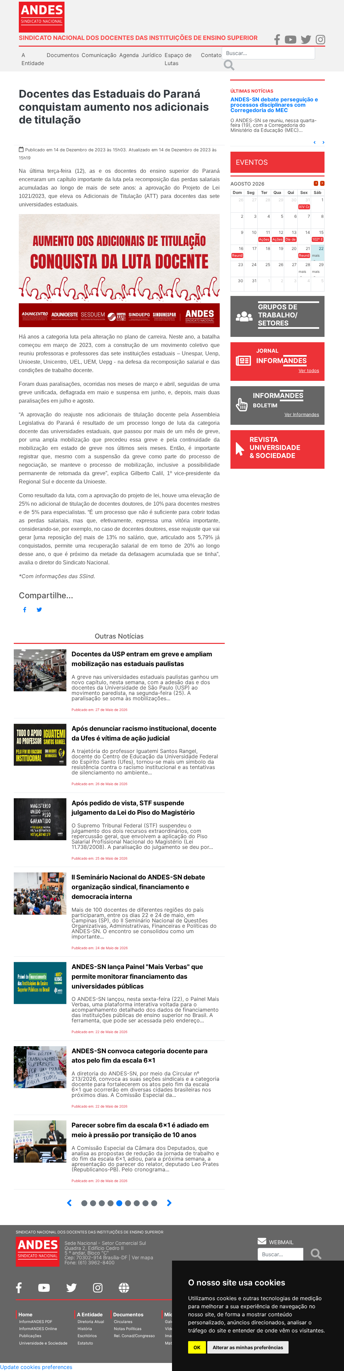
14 (142, 1200)
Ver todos (309, 370)
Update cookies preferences (36, 1367)
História (85, 1328)
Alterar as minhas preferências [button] (248, 1347)
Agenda (129, 55)
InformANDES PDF (35, 1321)
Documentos (128, 1314)
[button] (314, 142)
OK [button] (197, 1347)
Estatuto (85, 1343)
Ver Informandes (302, 414)
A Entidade (90, 1314)
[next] (322, 183)
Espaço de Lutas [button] (178, 59)
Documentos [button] (63, 55)
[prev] (316, 183)
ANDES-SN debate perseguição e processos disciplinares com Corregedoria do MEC (274, 104)
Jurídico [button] (151, 55)
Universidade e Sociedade (43, 1343)
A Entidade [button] (33, 59)
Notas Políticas (127, 1328)
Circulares (123, 1321)
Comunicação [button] (99, 55)
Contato (211, 55)
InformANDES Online (38, 1328)
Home (25, 1314)
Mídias (172, 1314)
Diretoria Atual (91, 1321)
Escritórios (87, 1335)
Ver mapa (142, 1257)
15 (151, 1200)
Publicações (30, 1335)
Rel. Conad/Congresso (134, 1335)
